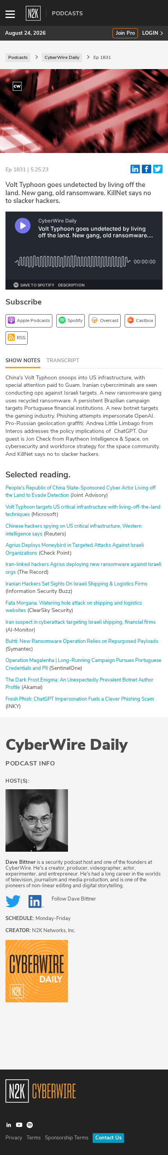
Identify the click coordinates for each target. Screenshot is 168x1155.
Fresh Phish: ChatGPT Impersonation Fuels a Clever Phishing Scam (79, 699)
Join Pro (125, 33)
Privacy (13, 1137)
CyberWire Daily (66, 744)
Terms (34, 1137)
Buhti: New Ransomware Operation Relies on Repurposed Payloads (81, 641)
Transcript (62, 360)
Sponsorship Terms (66, 1137)
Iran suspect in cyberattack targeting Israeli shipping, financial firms (80, 622)
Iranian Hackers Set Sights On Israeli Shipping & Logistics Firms (76, 583)
